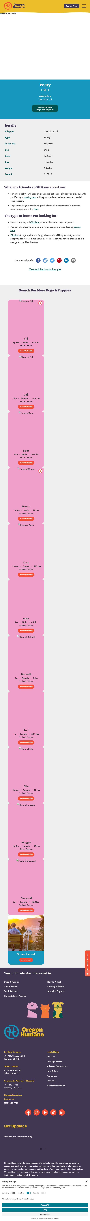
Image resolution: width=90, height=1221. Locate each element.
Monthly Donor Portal (56, 1085)
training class (30, 197)
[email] (73, 260)
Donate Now (72, 6)
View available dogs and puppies (45, 269)
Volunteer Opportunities (57, 1066)
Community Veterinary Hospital (19, 1081)
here (36, 209)
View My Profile (26, 351)
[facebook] (38, 260)
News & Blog (52, 1071)
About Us (51, 1056)
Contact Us (9, 1099)
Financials (51, 1080)
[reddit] (45, 260)
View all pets (26, 960)
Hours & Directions (13, 1095)
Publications (52, 1076)
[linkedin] (66, 260)
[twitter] (52, 260)
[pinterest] (59, 260)
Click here (34, 222)
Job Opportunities (54, 1061)
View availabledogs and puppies (45, 108)
